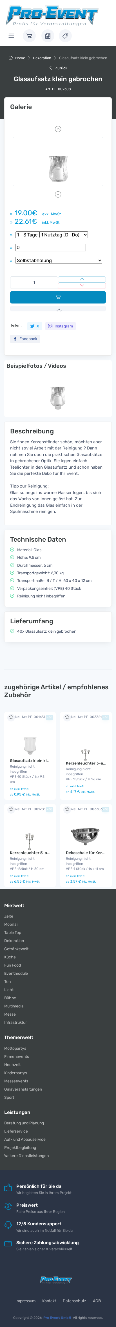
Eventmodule (16, 973)
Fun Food (12, 965)
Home (19, 58)
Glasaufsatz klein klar (30, 760)
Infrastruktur (15, 1022)
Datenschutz (74, 1301)
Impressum (25, 1301)
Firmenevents (16, 1056)
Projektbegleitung (20, 1147)
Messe (10, 1014)
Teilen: (16, 325)
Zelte (8, 916)
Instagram (63, 326)
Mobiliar (11, 924)
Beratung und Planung (24, 1123)
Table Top (12, 932)
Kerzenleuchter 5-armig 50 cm (39, 852)
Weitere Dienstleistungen (26, 1155)
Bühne (10, 998)
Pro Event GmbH (57, 1318)
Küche (10, 957)
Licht (9, 989)
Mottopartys (15, 1048)
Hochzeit (12, 1064)
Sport (9, 1097)
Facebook (28, 338)
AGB (97, 1301)
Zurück (60, 68)
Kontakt (49, 1301)
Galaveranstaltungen (23, 1089)
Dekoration (42, 58)
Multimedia (14, 1006)
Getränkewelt (16, 949)
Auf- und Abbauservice (25, 1139)
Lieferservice (16, 1131)
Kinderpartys (15, 1073)
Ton (7, 981)
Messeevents (16, 1081)
